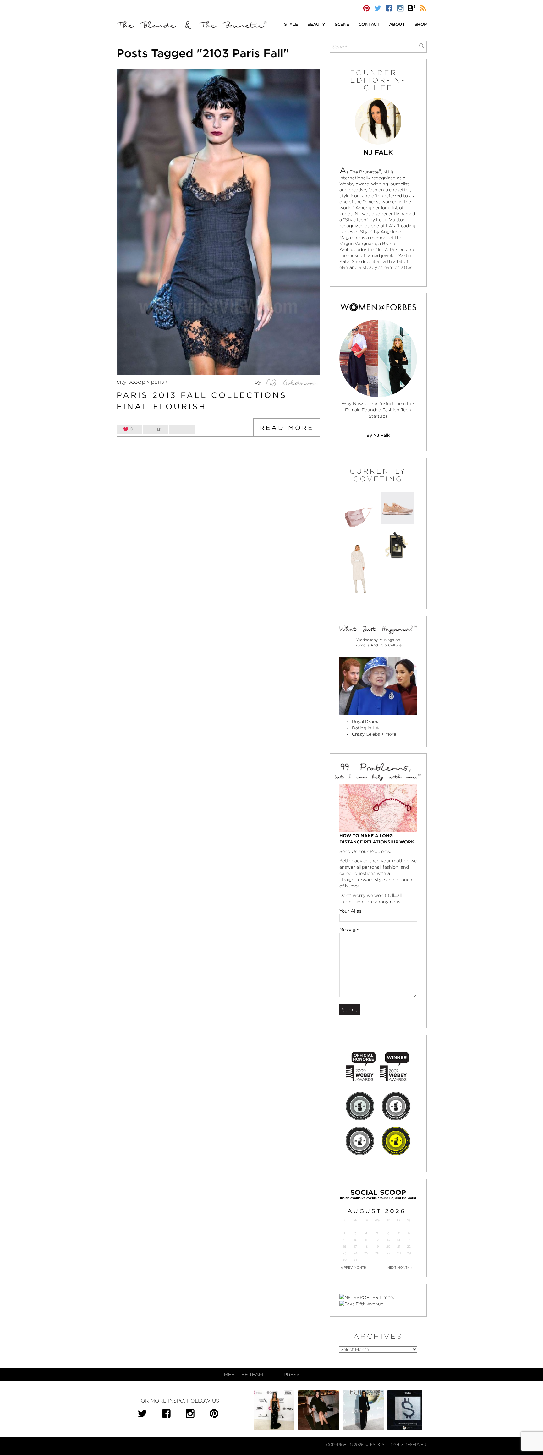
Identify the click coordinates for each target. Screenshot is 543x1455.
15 (408, 1240)
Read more (287, 427)
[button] (291, 24)
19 (377, 1246)
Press (292, 1374)
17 (355, 1246)
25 (366, 1253)
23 (344, 1253)
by (258, 381)
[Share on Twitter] (182, 429)
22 (409, 1246)
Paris (157, 381)
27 (388, 1253)
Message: (349, 929)
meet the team (243, 1374)
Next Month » (400, 1267)
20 (388, 1246)
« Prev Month (353, 1267)
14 (398, 1240)
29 (409, 1253)
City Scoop (131, 381)
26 (377, 1253)
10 (355, 1240)
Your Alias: (351, 911)
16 (344, 1246)
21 (398, 1246)
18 (366, 1246)
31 (355, 1260)
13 (388, 1240)
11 (366, 1240)
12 (377, 1240)
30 (345, 1260)
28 (399, 1253)
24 (356, 1253)
